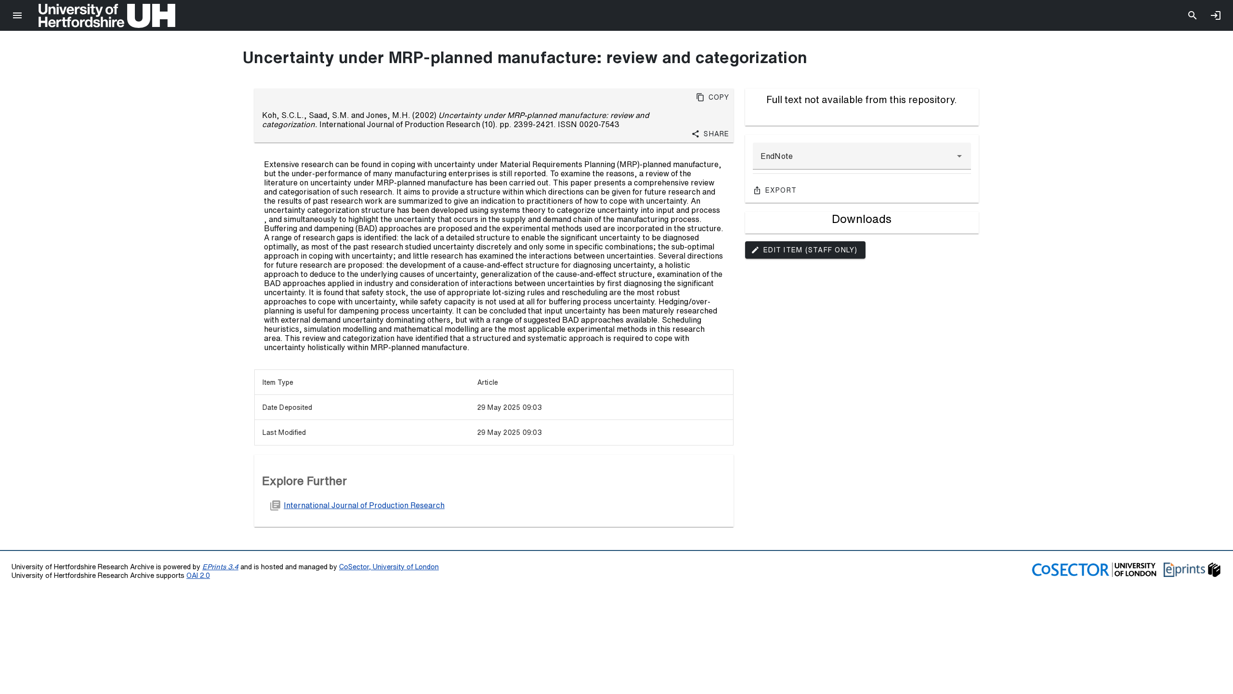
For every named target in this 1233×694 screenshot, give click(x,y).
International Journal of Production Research (364, 505)
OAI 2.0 (198, 575)
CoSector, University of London (389, 566)
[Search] (1192, 15)
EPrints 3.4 (220, 566)
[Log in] (1215, 15)
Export (781, 190)
